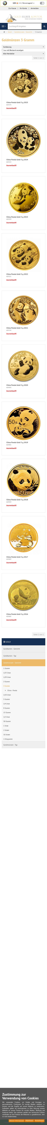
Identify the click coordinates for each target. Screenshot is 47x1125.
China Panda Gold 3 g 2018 (17, 499)
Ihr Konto (23, 8)
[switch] (42, 3)
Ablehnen (29, 1121)
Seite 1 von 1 (39, 58)
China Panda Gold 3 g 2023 (17, 217)
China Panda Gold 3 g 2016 (17, 614)
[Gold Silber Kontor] (23, 16)
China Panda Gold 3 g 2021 (17, 328)
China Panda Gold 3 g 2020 (17, 385)
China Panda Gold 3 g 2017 (17, 557)
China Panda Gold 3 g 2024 (17, 159)
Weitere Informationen (16, 1121)
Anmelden (35, 8)
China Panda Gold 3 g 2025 (17, 102)
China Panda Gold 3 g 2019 (17, 442)
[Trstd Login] (43, 2)
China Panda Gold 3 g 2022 (17, 274)
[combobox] (23, 47)
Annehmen (39, 1121)
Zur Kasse (12, 8)
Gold (8, 641)
